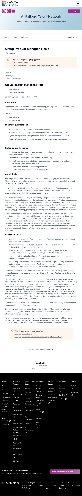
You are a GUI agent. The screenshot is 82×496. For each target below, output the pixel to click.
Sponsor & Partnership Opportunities (29, 401)
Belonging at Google (13, 298)
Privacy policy (36, 369)
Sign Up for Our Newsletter (63, 471)
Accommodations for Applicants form (20, 305)
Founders (16, 404)
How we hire (31, 298)
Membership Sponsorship (29, 409)
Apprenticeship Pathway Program (18, 397)
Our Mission (6, 386)
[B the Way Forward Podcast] (18, 482)
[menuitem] (43, 89)
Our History (6, 390)
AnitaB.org (26, 488)
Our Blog (62, 395)
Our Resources (62, 387)
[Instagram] (4, 11)
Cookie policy (46, 369)
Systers (27, 423)
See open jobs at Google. (19, 62)
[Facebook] (8, 11)
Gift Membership (29, 428)
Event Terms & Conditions (62, 485)
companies (24, 37)
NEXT (15, 439)
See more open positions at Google (41, 349)
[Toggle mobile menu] (78, 3)
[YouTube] (10, 482)
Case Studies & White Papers (40, 388)
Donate (27, 388)
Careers (4, 425)
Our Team (5, 394)
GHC (14, 461)
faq (74, 11)
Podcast (61, 399)
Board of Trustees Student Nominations (6, 408)
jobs (15, 37)
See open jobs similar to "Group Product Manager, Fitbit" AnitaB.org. (35, 65)
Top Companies (40, 423)
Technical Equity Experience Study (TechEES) (41, 399)
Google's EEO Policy (24, 296)
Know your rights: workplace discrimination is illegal (55, 296)
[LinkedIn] (13, 11)
